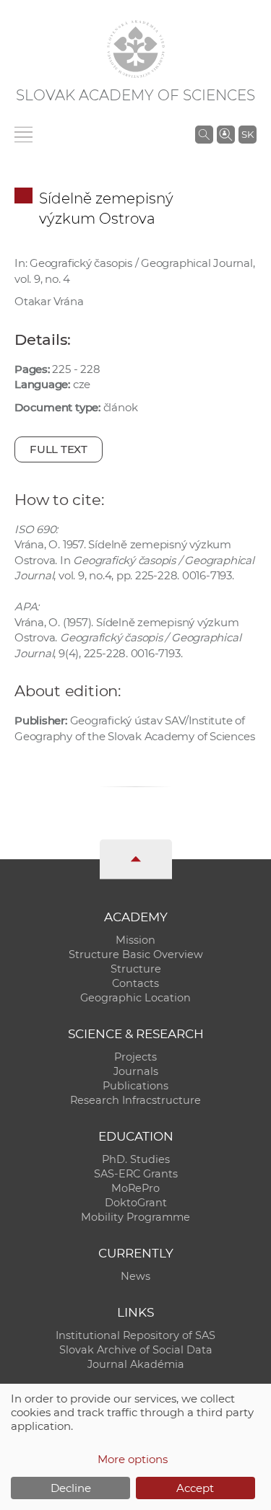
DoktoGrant (136, 1202)
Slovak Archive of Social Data (135, 1349)
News (135, 1276)
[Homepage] (136, 49)
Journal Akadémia (135, 1364)
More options (133, 1459)
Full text (58, 449)
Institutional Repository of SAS (135, 1335)
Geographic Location (135, 997)
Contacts (135, 983)
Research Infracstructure (135, 1100)
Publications (135, 1085)
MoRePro (135, 1188)
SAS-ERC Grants (136, 1173)
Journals (135, 1071)
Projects (135, 1056)
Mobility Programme (135, 1217)
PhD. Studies (136, 1159)
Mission (135, 940)
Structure (136, 968)
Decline (71, 1488)
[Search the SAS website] (204, 134)
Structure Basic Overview (136, 954)
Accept (195, 1488)
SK (247, 134)
